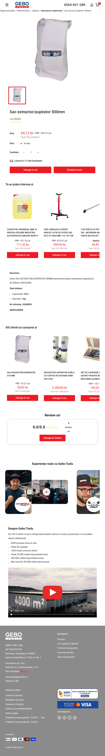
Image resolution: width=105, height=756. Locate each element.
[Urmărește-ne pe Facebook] (59, 717)
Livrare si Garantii (13, 695)
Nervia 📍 (24, 671)
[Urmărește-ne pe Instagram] (64, 717)
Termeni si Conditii (14, 704)
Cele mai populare (66, 657)
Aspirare (35, 11)
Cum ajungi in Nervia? (67, 643)
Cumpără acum (74, 170)
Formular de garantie (67, 648)
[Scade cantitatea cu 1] (24, 152)
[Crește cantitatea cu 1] (38, 152)
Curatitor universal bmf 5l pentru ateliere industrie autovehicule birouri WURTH (22, 232)
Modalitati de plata (14, 699)
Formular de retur (65, 652)
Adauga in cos (30, 170)
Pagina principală (7, 11)
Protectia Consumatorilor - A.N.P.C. (22, 722)
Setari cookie (11, 713)
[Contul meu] (91, 4)
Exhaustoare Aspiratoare (51, 11)
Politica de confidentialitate (18, 708)
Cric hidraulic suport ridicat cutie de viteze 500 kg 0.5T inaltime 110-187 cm (58, 232)
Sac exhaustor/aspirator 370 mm (21, 374)
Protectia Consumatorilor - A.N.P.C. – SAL (25, 717)
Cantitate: (14, 152)
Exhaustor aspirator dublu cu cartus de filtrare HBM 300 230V (59, 375)
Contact (61, 639)
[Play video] (46, 492)
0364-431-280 (74, 5)
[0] (97, 4)
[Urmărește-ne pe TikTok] (75, 717)
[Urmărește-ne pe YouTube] (70, 717)
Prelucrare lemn (23, 11)
